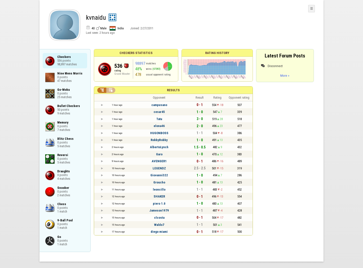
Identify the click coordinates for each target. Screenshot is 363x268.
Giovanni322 (159, 175)
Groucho (159, 182)
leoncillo (159, 189)
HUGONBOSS (159, 133)
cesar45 (159, 112)
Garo (159, 154)
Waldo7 (159, 225)
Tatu (159, 119)
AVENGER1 (159, 161)
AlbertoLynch (159, 147)
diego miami (159, 231)
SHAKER (159, 196)
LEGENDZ (159, 168)
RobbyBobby (159, 140)
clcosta (159, 217)
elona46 (159, 126)
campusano (159, 105)
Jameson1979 (159, 210)
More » (284, 75)
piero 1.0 (159, 203)
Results (173, 90)
